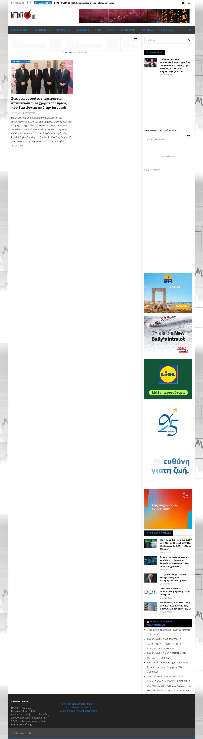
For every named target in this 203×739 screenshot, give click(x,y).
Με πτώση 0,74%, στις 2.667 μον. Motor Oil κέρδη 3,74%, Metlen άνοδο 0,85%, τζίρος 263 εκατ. (176, 544)
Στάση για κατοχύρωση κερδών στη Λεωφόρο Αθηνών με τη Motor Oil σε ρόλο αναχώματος (174, 562)
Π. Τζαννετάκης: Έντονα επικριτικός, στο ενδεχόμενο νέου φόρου (173, 577)
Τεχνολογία (128, 30)
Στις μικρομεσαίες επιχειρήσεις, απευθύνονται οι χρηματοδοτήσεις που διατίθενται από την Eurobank (39, 103)
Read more (17, 146)
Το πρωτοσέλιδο (21, 61)
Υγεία (98, 30)
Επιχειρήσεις (42, 30)
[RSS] (189, 3)
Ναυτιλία (147, 30)
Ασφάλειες (82, 30)
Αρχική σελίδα (19, 30)
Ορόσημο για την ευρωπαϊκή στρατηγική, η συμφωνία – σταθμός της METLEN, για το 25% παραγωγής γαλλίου (175, 65)
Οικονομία (63, 30)
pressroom (30, 113)
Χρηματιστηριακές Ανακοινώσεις (160, 623)
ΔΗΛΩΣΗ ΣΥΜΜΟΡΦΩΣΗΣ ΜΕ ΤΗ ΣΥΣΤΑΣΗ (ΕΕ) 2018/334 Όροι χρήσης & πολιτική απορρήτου (78, 707)
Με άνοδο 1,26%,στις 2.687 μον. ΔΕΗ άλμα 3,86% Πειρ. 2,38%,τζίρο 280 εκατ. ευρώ (95, 3)
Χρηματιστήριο (43, 3)
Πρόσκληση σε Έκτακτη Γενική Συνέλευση (168, 629)
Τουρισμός (166, 30)
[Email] (183, 3)
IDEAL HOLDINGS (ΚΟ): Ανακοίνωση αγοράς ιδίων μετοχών (175, 591)
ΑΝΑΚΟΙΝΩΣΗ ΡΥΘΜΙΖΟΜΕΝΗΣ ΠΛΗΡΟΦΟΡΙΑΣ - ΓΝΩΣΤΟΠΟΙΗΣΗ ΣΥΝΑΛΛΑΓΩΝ (165, 644)
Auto (111, 30)
